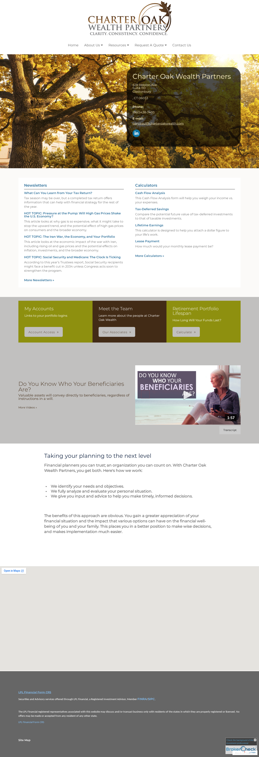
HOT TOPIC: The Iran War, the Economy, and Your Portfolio (69, 236)
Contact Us (181, 45)
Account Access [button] (41, 332)
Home (73, 45)
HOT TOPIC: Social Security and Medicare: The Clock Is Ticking (72, 257)
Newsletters (35, 185)
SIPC (151, 699)
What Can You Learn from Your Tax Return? (58, 193)
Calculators (146, 185)
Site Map (24, 740)
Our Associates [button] (115, 332)
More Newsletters (39, 280)
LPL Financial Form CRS (34, 692)
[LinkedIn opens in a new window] (136, 133)
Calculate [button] (184, 332)
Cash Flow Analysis (150, 193)
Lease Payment (147, 241)
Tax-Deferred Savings (152, 209)
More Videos (27, 407)
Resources (117, 45)
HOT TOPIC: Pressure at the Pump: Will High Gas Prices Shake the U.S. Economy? (72, 215)
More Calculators (149, 256)
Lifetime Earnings (149, 225)
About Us (92, 45)
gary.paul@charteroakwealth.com (158, 123)
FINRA (142, 699)
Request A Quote (149, 45)
